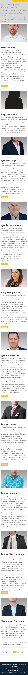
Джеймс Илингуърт (11, 225)
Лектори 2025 (4, 44)
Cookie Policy (22, 672)
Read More (4, 86)
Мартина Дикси (9, 114)
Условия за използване (14, 670)
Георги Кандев (9, 493)
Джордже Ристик (10, 355)
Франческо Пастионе (12, 621)
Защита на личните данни (9, 672)
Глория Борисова (10, 292)
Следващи (9, 655)
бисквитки (4, 15)
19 (3, 655)
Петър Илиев (8, 47)
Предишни (5, 652)
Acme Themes (18, 669)
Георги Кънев (8, 424)
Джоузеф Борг (9, 160)
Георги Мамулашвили (13, 554)
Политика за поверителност (15, 13)
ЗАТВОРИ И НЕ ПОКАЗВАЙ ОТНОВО (20, 1)
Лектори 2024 (4, 157)
